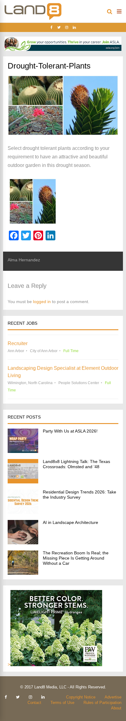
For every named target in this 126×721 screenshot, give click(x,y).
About (116, 708)
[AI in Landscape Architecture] (23, 542)
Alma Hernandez (24, 259)
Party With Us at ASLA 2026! (70, 431)
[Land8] (33, 19)
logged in (42, 301)
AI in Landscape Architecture (70, 522)
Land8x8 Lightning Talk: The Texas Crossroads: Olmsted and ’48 (76, 464)
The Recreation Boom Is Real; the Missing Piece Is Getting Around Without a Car (76, 558)
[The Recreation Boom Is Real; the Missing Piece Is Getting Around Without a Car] (23, 573)
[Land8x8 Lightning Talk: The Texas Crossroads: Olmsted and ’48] (23, 481)
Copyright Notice (80, 697)
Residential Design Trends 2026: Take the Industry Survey (79, 495)
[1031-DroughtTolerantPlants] (63, 201)
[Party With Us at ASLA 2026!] (23, 451)
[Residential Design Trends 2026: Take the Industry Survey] (23, 512)
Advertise (113, 697)
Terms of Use (62, 702)
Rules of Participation (102, 702)
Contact (34, 702)
